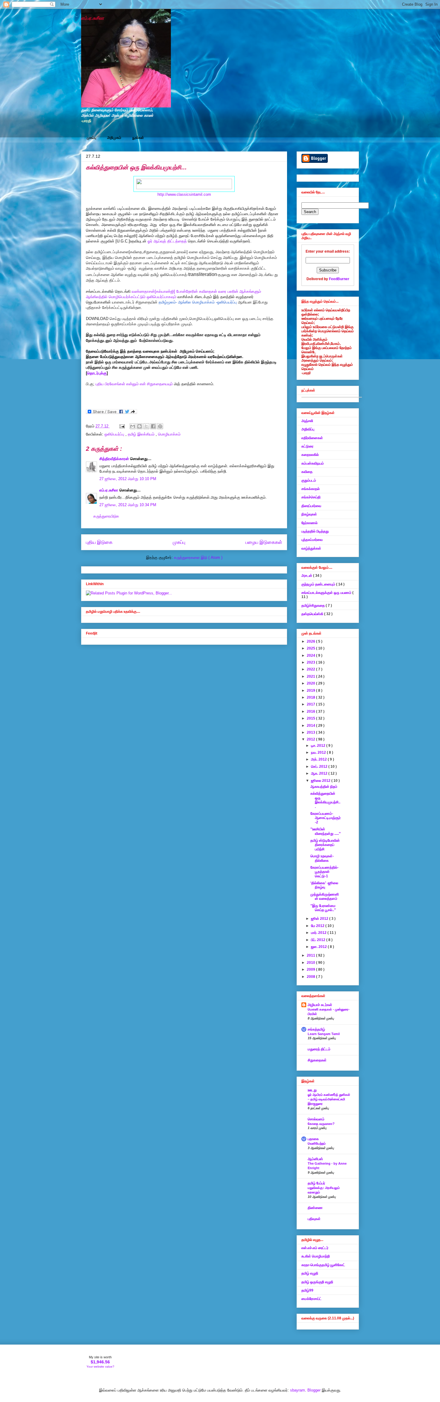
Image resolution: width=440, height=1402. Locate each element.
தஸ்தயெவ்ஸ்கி (312, 614)
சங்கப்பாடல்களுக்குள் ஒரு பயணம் (326, 593)
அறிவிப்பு (307, 429)
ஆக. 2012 (319, 773)
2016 (311, 711)
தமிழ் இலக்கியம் (142, 434)
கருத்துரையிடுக (106, 516)
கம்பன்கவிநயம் (312, 463)
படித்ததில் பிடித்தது (315, 531)
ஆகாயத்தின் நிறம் (323, 787)
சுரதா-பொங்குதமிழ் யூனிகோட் (323, 1265)
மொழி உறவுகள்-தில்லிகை (322, 858)
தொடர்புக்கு (97, 373)
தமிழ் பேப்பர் (316, 1183)
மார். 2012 (319, 933)
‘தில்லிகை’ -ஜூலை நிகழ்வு (324, 885)
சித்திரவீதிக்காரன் (114, 458)
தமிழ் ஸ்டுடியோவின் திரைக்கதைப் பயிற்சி (325, 844)
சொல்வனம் (316, 1119)
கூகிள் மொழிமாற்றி (315, 1256)
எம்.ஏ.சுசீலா (92, 18)
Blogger (314, 1390)
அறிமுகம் (114, 138)
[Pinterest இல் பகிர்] (160, 426)
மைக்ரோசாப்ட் (311, 1299)
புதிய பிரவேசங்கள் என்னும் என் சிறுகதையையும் (134, 384)
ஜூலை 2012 (321, 781)
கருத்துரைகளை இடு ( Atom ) (198, 557)
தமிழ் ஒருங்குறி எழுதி (317, 1282)
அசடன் (307, 575)
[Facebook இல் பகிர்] (153, 426)
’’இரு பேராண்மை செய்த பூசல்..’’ (323, 908)
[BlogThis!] (139, 426)
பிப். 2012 (318, 940)
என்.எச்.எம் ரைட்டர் (314, 1248)
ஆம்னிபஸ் (315, 1159)
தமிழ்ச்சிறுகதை (313, 605)
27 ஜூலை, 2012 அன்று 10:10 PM (127, 479)
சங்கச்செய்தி (311, 497)
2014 (311, 725)
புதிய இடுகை (99, 542)
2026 (311, 641)
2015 (311, 718)
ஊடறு (312, 1090)
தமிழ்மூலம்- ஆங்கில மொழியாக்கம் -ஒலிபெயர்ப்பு (198, 302)
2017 (311, 704)
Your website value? (100, 1366)
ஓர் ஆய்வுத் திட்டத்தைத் (168, 241)
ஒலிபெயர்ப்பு (114, 434)
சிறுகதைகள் (317, 1060)
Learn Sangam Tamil (324, 1034)
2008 (311, 977)
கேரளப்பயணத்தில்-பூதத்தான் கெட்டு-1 (324, 871)
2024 (311, 655)
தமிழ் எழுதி (309, 1273)
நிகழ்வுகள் (309, 514)
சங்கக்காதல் (310, 489)
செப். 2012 (319, 766)
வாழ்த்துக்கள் (311, 548)
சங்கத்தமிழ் (316, 1029)
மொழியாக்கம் (169, 434)
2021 (311, 676)
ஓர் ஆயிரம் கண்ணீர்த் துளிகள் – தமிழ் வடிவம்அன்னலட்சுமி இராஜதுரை (329, 1099)
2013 (311, 732)
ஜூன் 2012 (320, 919)
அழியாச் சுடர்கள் (320, 1005)
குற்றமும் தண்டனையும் (318, 584)
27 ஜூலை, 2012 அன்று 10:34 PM (127, 505)
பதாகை (313, 1139)
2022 (311, 669)
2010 (311, 963)
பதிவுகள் (314, 1219)
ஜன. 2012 (319, 947)
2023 (311, 662)
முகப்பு (91, 138)
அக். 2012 (319, 759)
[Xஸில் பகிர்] (146, 426)
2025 (311, 648)
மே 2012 (318, 926)
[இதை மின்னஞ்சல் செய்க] (133, 426)
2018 (311, 697)
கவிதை (306, 472)
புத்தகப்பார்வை (312, 540)
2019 (311, 690)
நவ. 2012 (319, 752)
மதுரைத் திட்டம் (319, 1049)
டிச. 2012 (318, 746)
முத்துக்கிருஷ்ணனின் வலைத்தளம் (324, 896)
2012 (311, 739)
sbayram (297, 1390)
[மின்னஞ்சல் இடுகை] (121, 426)
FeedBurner (339, 279)
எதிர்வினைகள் (312, 438)
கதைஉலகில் (310, 455)
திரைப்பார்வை (311, 506)
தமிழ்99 (307, 1290)
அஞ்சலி (307, 421)
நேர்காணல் (309, 523)
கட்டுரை (307, 446)
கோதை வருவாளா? (321, 1123)
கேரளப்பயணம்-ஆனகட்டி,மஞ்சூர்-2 (325, 817)
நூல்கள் (138, 138)
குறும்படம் (308, 480)
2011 (311, 955)
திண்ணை (315, 1208)
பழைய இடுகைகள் (263, 542)
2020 (311, 683)
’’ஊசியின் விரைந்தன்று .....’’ (325, 831)
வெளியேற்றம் (317, 1143)
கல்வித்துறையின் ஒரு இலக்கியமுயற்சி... (325, 799)
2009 (311, 969)
